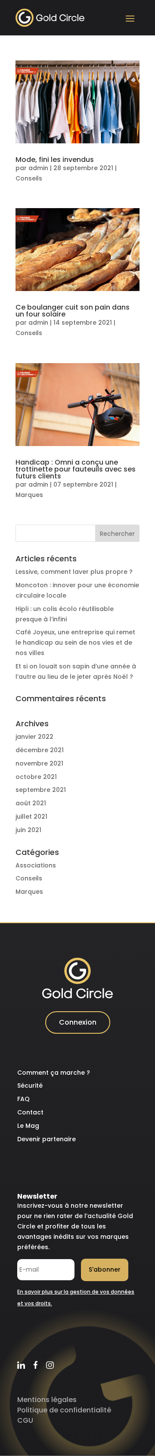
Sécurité (30, 1085)
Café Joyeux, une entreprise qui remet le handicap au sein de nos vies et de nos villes (75, 642)
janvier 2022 (34, 736)
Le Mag (28, 1125)
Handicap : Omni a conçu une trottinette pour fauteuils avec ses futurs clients (76, 469)
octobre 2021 (36, 776)
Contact (30, 1112)
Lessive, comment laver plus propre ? (74, 571)
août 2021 (31, 803)
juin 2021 (28, 830)
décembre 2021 (40, 750)
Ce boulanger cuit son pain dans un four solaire (73, 310)
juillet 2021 (31, 816)
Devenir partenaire (46, 1139)
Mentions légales (47, 1400)
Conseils (29, 178)
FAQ (23, 1099)
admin (38, 168)
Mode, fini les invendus (55, 160)
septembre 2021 (41, 789)
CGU (25, 1420)
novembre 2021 (39, 763)
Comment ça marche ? (53, 1072)
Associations (36, 865)
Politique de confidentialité (64, 1410)
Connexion (77, 1022)
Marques (29, 495)
